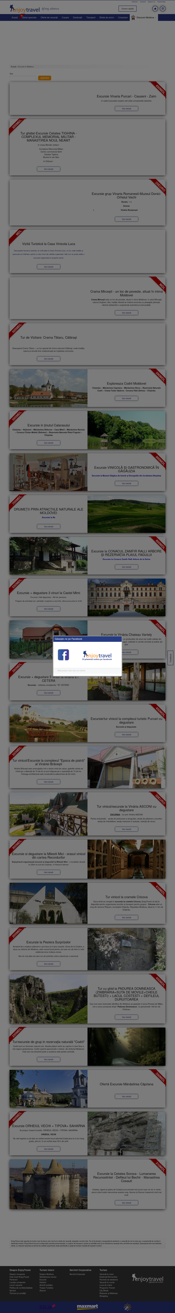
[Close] (121, 678)
